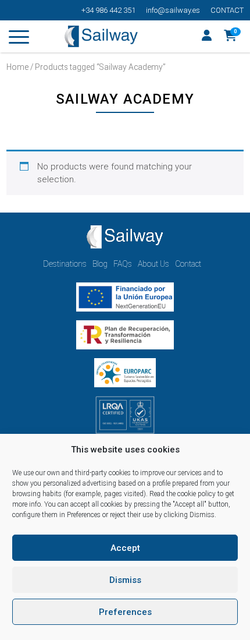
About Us (153, 263)
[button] (230, 36)
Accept (125, 548)
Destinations (65, 263)
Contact (227, 10)
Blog (100, 263)
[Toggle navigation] (19, 39)
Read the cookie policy (182, 494)
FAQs (122, 263)
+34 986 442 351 (108, 10)
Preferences (125, 612)
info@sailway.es (173, 10)
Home (17, 67)
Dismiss (125, 580)
